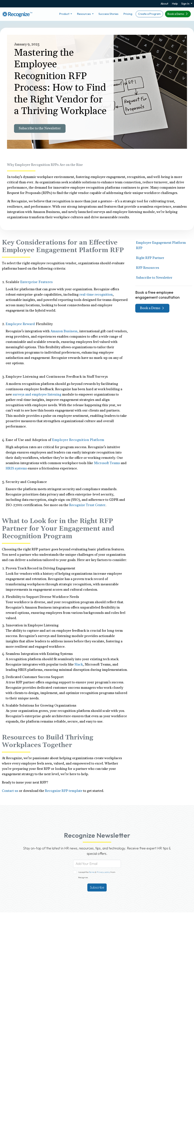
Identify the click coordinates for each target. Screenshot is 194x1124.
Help (175, 3)
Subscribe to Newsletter (154, 277)
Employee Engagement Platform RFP (161, 245)
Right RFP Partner (150, 258)
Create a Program (149, 14)
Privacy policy (103, 872)
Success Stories (108, 14)
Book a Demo (176, 14)
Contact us (10, 791)
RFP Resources (147, 268)
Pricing (127, 14)
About (164, 3)
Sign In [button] (185, 3)
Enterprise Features (36, 282)
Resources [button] (84, 14)
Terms (92, 872)
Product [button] (64, 14)
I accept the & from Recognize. (96, 875)
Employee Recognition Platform (78, 440)
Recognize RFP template (63, 791)
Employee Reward (20, 324)
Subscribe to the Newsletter (40, 128)
